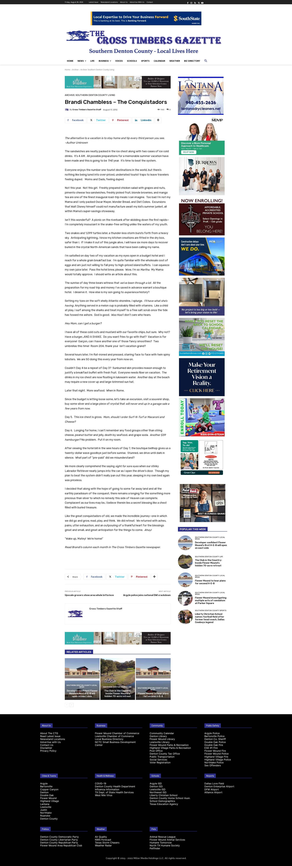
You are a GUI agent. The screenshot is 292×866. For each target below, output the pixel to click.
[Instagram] (191, 2)
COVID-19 (100, 783)
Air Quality (101, 836)
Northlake (46, 812)
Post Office (156, 750)
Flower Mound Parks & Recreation (169, 744)
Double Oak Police (215, 742)
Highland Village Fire (216, 756)
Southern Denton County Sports (210, 610)
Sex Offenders (212, 765)
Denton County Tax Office (165, 753)
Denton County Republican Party (59, 842)
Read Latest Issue (50, 736)
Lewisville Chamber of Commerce (114, 736)
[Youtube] (202, 2)
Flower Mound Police (216, 753)
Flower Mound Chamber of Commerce (117, 733)
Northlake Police (214, 762)
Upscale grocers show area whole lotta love (89, 595)
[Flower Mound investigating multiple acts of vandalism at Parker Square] (185, 598)
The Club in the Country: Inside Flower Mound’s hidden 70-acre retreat (117, 693)
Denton (44, 792)
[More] (158, 120)
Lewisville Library (160, 742)
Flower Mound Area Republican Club (61, 845)
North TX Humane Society (165, 845)
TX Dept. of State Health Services (114, 792)
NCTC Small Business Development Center (115, 743)
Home (67, 69)
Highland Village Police (217, 759)
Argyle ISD (156, 783)
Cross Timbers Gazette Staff (86, 110)
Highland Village (49, 801)
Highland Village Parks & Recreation (170, 747)
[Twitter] (199, 2)
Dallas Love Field (214, 783)
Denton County (49, 818)
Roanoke (45, 815)
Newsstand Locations (52, 739)
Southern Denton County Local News (81, 686)
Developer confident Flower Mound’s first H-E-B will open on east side (82, 693)
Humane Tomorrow (161, 842)
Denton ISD (156, 786)
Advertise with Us (50, 742)
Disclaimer (46, 747)
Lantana (44, 804)
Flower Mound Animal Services (167, 839)
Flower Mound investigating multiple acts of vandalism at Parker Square (210, 600)
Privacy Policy (48, 750)
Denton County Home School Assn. (170, 798)
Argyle (44, 783)
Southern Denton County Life (117, 687)
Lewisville (45, 806)
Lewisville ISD (157, 789)
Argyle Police (212, 733)
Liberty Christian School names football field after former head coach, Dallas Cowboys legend (209, 618)
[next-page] (71, 705)
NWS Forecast (103, 839)
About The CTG (49, 733)
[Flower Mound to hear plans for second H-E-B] (153, 679)
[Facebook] (188, 2)
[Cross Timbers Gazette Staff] (67, 110)
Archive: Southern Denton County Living (97, 69)
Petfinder (155, 848)
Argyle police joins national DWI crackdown (147, 595)
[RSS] (195, 2)
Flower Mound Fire (215, 750)
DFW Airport (211, 789)
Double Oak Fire (213, 744)
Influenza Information (107, 789)
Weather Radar (103, 845)
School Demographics (162, 801)
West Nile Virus (103, 795)
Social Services (158, 759)
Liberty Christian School (163, 795)
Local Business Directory (109, 739)
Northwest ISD (158, 792)
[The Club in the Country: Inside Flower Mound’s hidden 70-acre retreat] (117, 679)
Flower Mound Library (162, 739)
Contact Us (46, 744)
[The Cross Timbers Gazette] (146, 41)
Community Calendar (162, 733)
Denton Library (158, 736)
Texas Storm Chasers (107, 842)
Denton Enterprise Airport (219, 786)
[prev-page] (67, 705)
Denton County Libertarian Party (59, 839)
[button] (205, 61)
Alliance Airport (213, 792)
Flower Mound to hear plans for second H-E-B (153, 695)
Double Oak (47, 795)
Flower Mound (48, 798)
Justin (43, 809)
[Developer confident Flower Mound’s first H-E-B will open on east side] (82, 679)
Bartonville (46, 786)
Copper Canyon (49, 789)
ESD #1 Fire (211, 747)
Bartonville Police (214, 736)
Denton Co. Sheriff (215, 739)
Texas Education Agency (164, 804)
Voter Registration (160, 762)
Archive (75, 69)
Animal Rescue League (163, 836)
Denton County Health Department (115, 786)
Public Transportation (162, 756)
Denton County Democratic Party (59, 836)
